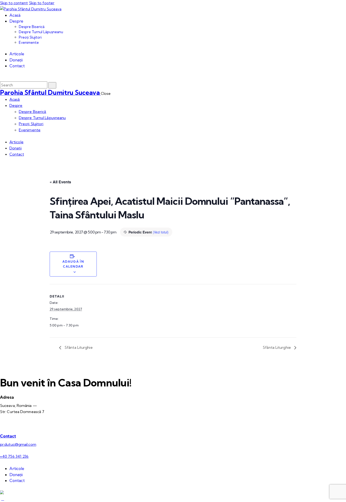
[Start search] (52, 85)
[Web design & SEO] (2, 492)
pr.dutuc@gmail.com (18, 444)
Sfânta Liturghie (78, 347)
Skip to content (14, 2)
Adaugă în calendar (73, 264)
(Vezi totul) (161, 232)
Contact (8, 436)
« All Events (60, 182)
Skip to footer (41, 2)
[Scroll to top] (2, 498)
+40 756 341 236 (14, 456)
